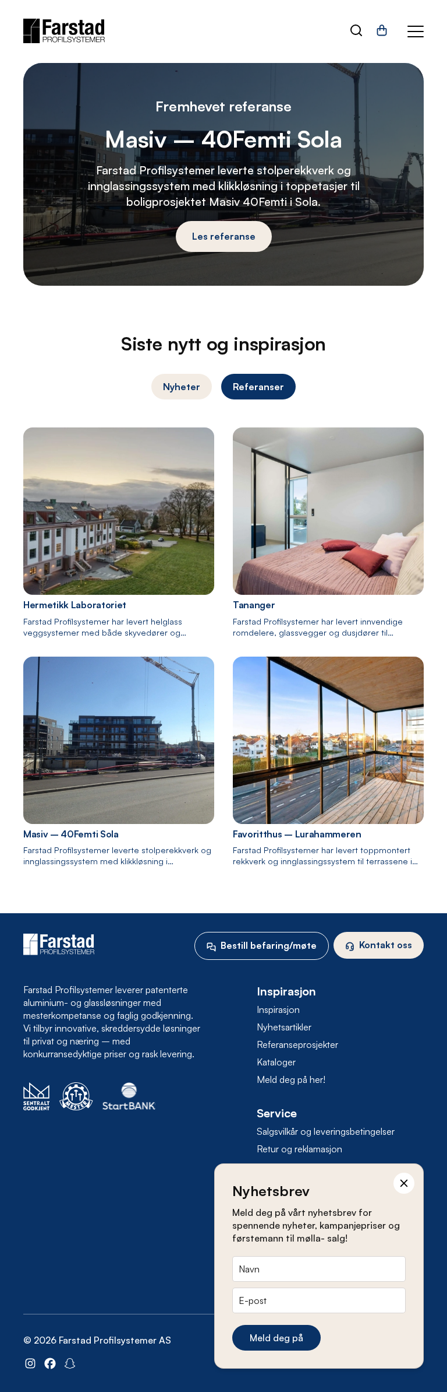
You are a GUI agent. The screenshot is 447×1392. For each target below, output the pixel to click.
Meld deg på (276, 1338)
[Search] (356, 31)
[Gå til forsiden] (64, 31)
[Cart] (382, 34)
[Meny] (415, 31)
